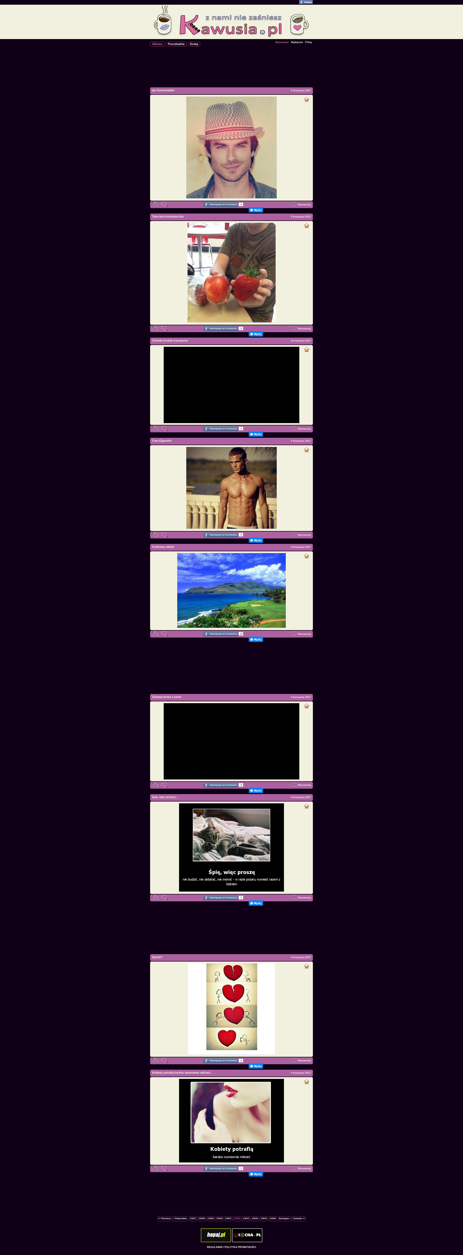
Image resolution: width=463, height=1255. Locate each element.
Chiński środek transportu (170, 340)
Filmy (308, 42)
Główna (157, 44)
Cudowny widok (163, 546)
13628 (202, 1218)
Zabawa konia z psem (166, 696)
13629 (210, 1218)
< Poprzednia (180, 1218)
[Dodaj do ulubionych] (307, 98)
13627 (193, 1218)
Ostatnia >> (299, 1218)
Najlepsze (297, 42)
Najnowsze (282, 42)
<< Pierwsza (164, 1218)
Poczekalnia (176, 44)
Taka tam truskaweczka (168, 216)
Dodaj (194, 44)
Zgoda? (157, 957)
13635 (264, 1218)
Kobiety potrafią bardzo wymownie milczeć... (182, 1072)
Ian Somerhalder (163, 90)
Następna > (285, 1218)
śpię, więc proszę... (165, 797)
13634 (255, 1218)
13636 (272, 1218)
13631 (228, 1218)
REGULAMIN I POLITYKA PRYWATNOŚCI (231, 1247)
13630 (219, 1218)
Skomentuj (304, 204)
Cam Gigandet (161, 440)
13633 (246, 1218)
